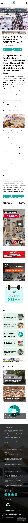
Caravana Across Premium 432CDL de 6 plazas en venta (10, 317)
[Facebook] (16, 494)
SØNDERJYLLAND (17, 197)
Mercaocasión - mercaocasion (13, 377)
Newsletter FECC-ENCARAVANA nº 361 (10, 343)
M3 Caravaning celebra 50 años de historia (10, 325)
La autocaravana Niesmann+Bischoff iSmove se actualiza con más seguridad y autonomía (13, 451)
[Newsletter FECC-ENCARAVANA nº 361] (20, 343)
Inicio (2, 10)
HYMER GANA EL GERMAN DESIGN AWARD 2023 (7, 205)
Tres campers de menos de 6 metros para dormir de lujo (12, 472)
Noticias (7, 395)
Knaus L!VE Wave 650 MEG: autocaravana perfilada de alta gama (12, 455)
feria (13, 195)
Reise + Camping (8, 197)
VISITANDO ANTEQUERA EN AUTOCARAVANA (20, 205)
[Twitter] (12, 494)
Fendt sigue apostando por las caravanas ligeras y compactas (10, 352)
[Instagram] (5, 494)
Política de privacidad (18, 517)
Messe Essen (20, 195)
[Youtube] (9, 494)
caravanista (7, 195)
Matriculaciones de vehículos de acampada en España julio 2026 (10, 335)
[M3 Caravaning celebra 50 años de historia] (20, 325)
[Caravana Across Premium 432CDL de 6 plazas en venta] (20, 317)
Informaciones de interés (10, 10)
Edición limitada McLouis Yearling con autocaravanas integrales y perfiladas (13, 463)
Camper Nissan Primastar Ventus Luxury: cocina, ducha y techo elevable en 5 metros (14, 480)
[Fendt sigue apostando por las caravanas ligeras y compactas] (20, 352)
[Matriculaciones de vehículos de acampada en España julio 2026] (20, 334)
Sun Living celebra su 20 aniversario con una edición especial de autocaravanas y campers (13, 459)
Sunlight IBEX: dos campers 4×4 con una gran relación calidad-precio (13, 476)
